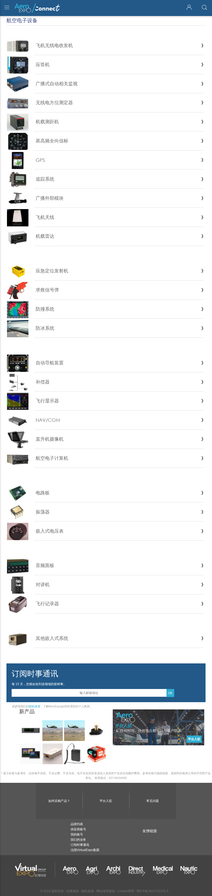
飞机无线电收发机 (54, 45)
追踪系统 (45, 179)
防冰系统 (45, 328)
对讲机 (43, 584)
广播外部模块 (50, 198)
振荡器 (43, 512)
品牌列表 (77, 824)
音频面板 (45, 565)
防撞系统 (45, 309)
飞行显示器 (47, 400)
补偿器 (43, 382)
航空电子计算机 (52, 458)
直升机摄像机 (50, 439)
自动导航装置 (50, 362)
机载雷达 (45, 236)
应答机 (43, 64)
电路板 (43, 492)
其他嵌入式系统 (52, 638)
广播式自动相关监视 (57, 83)
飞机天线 (45, 217)
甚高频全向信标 (52, 140)
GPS (40, 160)
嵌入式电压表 (50, 531)
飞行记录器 (47, 603)
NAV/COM (48, 420)
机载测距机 (47, 121)
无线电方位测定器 (54, 102)
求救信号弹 (47, 290)
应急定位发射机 (52, 270)
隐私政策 (34, 706)
